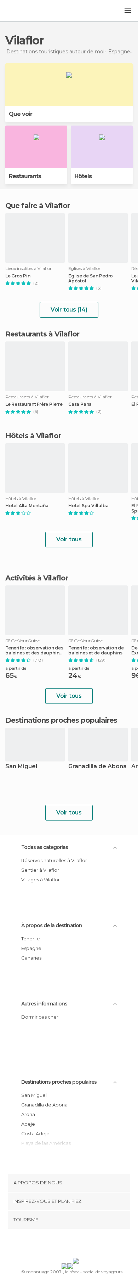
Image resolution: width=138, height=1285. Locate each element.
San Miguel (21, 767)
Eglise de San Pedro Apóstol (90, 278)
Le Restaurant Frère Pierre (34, 404)
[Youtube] (85, 1244)
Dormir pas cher (39, 1017)
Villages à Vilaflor (40, 879)
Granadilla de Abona (97, 767)
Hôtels (83, 176)
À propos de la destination (51, 925)
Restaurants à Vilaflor (42, 334)
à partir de (15, 668)
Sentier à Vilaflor (40, 870)
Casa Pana (80, 404)
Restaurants (25, 176)
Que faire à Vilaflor (37, 205)
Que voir (20, 114)
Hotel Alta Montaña (26, 505)
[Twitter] (67, 1244)
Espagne (31, 948)
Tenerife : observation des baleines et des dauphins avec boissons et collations (34, 650)
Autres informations (44, 1003)
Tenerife (30, 938)
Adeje (28, 1124)
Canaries (31, 958)
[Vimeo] (76, 1244)
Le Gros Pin (17, 276)
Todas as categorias (44, 847)
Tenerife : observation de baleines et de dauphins (96, 650)
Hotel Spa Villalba (88, 505)
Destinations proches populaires (61, 720)
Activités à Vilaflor (36, 578)
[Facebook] (58, 1244)
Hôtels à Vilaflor (33, 435)
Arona (28, 1114)
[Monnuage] (24, 11)
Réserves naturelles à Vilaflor (54, 860)
